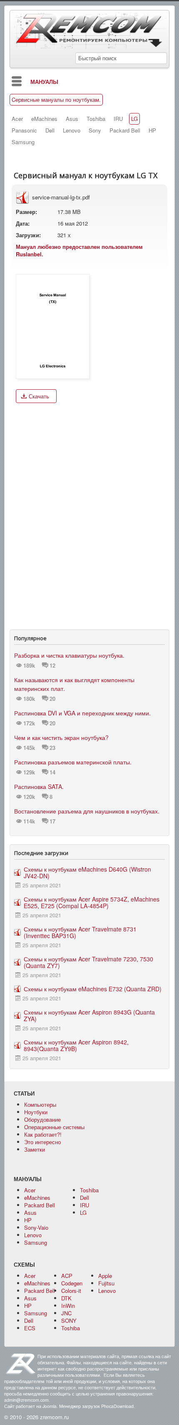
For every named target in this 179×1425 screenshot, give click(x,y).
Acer (17, 119)
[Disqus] (89, 514)
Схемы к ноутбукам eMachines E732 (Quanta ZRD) (93, 989)
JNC (66, 1313)
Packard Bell (124, 130)
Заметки (34, 1149)
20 (52, 699)
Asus (72, 119)
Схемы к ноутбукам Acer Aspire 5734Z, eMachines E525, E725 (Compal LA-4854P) (91, 902)
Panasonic (24, 130)
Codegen (71, 1283)
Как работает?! (43, 1134)
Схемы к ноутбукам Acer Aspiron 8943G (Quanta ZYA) (89, 1015)
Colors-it (71, 1291)
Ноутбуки (35, 1112)
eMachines (44, 119)
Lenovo (71, 130)
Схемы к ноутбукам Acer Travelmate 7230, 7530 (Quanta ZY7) (88, 962)
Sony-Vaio (36, 1227)
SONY (69, 1320)
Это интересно (42, 1142)
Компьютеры (40, 1104)
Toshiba (96, 119)
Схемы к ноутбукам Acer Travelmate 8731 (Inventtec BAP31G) (80, 932)
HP (152, 130)
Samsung (23, 142)
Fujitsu (106, 1283)
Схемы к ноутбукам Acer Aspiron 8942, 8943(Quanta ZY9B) (76, 1045)
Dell (50, 130)
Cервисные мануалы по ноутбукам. (56, 99)
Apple (105, 1276)
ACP (66, 1276)
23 (52, 748)
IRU (118, 119)
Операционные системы (54, 1127)
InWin (68, 1306)
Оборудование (42, 1119)
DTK (66, 1298)
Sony (95, 130)
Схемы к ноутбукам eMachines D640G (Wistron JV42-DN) (87, 872)
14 (52, 772)
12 (52, 665)
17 (52, 821)
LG (134, 119)
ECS (29, 1328)
